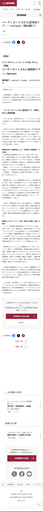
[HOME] (3, 484)
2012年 (28, 484)
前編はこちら (8, 89)
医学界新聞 (11, 484)
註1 (22, 139)
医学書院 (8, 3)
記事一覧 (20, 484)
